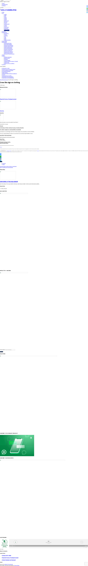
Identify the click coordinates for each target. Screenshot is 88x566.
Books (5, 39)
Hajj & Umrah (6, 20)
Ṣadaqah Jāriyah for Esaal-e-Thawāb (11, 61)
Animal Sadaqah (7, 60)
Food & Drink (6, 27)
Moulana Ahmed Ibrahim (8, 45)
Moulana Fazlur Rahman (8, 51)
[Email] (44, 159)
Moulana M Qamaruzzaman (9, 53)
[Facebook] (44, 153)
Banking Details (7, 58)
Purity (5, 16)
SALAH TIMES (4, 41)
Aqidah (5, 14)
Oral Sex (3, 74)
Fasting (5, 18)
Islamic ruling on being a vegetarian (8, 166)
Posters (5, 34)
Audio (5, 37)
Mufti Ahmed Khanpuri (8, 48)
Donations (6, 59)
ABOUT (3, 3)
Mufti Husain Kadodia (8, 44)
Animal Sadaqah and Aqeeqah (7, 70)
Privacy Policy (16, 565)
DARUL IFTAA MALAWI (9, 564)
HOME (3, 12)
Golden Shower (5, 72)
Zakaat (5, 19)
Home (1, 79)
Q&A (3, 13)
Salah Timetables (7, 40)
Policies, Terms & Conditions (9, 63)
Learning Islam (7, 24)
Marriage (5, 21)
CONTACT (4, 5)
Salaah (5, 17)
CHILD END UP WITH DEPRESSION (8, 77)
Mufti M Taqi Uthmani (8, 50)
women (5, 26)
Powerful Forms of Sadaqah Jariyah (8, 69)
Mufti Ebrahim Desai (7, 43)
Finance (5, 25)
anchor (38, 150)
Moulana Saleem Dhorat (8, 46)
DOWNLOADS (4, 32)
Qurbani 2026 (6, 62)
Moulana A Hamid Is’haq (8, 49)
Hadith (5, 15)
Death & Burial (6, 29)
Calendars (6, 35)
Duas (5, 36)
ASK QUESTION (5, 4)
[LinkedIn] (44, 157)
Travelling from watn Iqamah (6, 167)
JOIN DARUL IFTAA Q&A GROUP (7, 76)
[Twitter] (44, 155)
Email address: (3, 349)
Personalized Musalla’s (6, 71)
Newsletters (6, 33)
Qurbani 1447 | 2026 (5, 68)
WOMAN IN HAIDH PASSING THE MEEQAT (9, 73)
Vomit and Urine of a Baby (7, 75)
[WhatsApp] (44, 156)
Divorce (5, 23)
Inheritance (6, 28)
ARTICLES (4, 31)
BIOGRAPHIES (4, 42)
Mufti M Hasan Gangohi (8, 52)
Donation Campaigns (8, 57)
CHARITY (3, 56)
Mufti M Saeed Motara (8, 47)
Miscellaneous (6, 30)
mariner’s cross (9, 150)
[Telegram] (44, 160)
